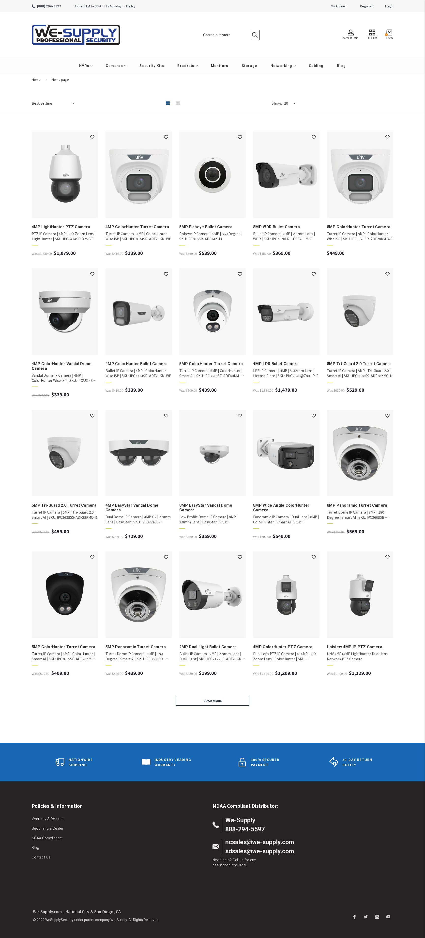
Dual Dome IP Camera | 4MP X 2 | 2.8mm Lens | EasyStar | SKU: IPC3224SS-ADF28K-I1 (138, 519)
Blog (35, 847)
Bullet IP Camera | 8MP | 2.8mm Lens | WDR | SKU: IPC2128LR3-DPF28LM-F (284, 236)
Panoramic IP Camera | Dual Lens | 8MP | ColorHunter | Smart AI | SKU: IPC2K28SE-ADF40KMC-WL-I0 (286, 519)
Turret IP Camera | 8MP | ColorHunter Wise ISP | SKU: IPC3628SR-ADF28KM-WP (360, 236)
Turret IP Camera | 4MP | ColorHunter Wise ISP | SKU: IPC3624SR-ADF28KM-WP (138, 236)
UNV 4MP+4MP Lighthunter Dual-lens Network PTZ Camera (357, 656)
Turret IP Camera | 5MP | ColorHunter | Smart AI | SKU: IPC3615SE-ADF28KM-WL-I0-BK (63, 656)
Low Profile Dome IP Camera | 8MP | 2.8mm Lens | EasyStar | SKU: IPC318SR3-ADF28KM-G (208, 519)
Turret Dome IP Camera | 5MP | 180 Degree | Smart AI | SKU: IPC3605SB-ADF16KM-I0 (135, 656)
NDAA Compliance (47, 838)
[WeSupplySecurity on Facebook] (354, 917)
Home (36, 79)
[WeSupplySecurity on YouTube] (388, 917)
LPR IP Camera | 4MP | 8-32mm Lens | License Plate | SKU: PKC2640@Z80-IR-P (286, 373)
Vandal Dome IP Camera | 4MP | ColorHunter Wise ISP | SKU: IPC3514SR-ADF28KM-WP (64, 378)
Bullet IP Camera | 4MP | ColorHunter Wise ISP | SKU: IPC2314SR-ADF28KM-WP (138, 373)
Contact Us (41, 857)
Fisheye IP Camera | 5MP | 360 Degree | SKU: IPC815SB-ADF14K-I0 (211, 236)
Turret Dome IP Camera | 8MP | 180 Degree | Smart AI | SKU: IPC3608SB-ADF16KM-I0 (356, 515)
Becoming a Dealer (47, 828)
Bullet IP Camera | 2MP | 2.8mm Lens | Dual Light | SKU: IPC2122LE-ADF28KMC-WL (212, 656)
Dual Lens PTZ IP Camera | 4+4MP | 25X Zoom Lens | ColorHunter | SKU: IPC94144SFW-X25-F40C (284, 656)
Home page (60, 79)
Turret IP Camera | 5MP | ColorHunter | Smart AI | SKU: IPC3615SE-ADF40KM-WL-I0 (211, 373)
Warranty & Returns (47, 819)
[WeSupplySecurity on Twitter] (366, 917)
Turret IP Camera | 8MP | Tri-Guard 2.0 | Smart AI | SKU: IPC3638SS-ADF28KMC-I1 (360, 373)
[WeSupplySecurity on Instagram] (377, 917)
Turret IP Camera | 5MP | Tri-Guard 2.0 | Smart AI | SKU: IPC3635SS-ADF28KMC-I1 (65, 515)
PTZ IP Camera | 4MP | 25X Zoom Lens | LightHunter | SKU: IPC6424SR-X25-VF (64, 236)
